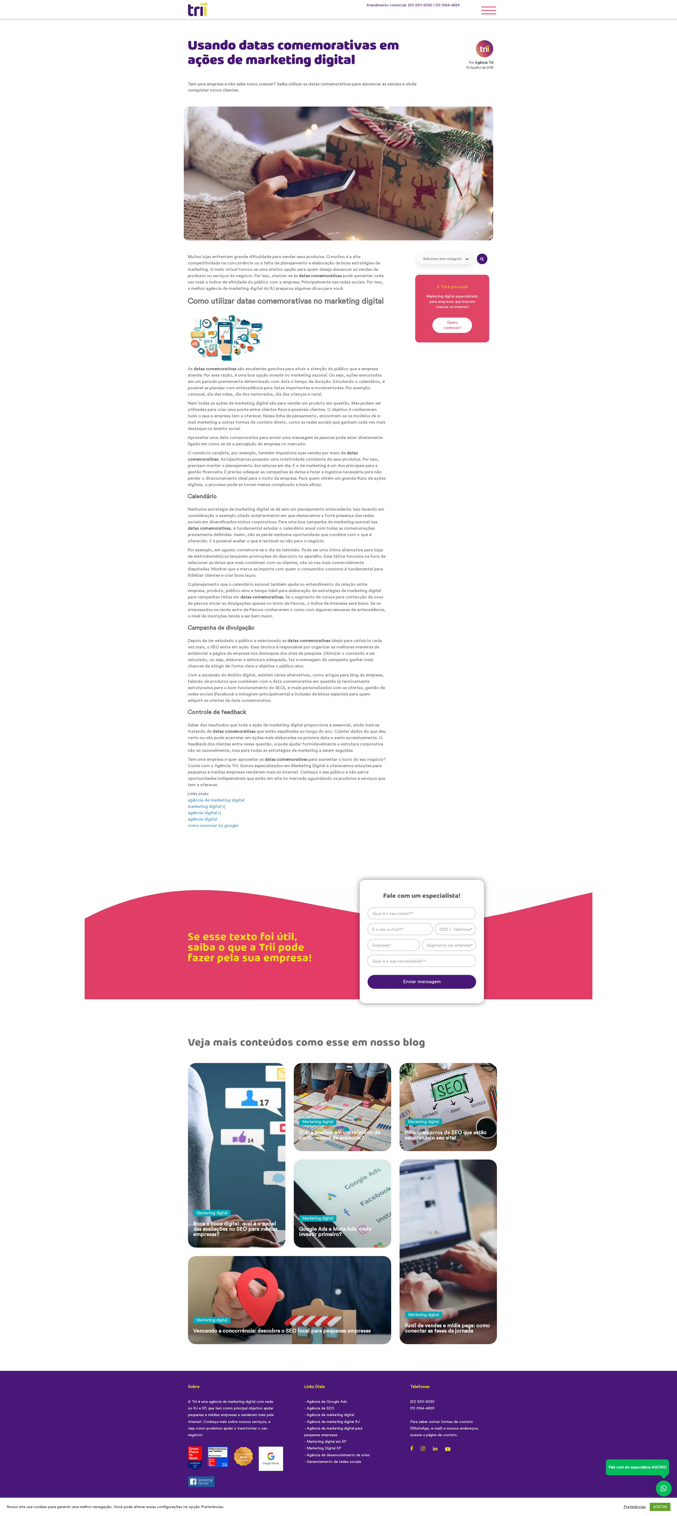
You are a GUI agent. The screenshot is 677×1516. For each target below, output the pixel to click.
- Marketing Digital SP (322, 1448)
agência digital (202, 819)
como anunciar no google (213, 825)
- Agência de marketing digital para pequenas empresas (333, 1432)
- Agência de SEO (319, 1408)
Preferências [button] (635, 1507)
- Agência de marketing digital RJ (332, 1422)
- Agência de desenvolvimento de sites (337, 1455)
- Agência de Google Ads (325, 1402)
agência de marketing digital (216, 800)
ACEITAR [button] (660, 1507)
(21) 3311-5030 (420, 5)
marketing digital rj (206, 806)
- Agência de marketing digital (329, 1415)
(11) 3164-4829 (448, 5)
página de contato (441, 1435)
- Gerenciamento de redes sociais (332, 1462)
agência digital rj (204, 813)
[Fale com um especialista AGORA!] (664, 1488)
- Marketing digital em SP (325, 1442)
